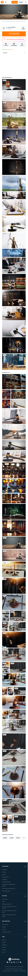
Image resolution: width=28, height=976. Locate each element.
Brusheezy (4, 932)
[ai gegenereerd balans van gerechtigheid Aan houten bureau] (6, 396)
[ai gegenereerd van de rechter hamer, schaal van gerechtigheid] (13, 482)
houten (11, 900)
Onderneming (5, 939)
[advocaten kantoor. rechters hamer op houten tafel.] (13, 363)
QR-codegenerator (6, 953)
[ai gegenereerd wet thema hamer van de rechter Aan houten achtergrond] (21, 405)
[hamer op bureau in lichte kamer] (13, 225)
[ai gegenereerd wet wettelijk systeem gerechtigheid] (13, 533)
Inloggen (21, 2)
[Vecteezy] (2, 2)
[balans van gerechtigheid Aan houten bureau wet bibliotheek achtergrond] (13, 383)
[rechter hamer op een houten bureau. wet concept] (13, 564)
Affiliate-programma (6, 966)
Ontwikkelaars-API (6, 944)
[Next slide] (22, 900)
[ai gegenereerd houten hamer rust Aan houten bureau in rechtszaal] (6, 510)
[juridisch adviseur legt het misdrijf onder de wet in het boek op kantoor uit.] (13, 267)
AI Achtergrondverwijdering (8, 951)
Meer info (5, 54)
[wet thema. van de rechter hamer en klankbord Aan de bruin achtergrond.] (9, 405)
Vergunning (5, 961)
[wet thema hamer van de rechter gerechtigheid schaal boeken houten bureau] (13, 497)
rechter (5, 900)
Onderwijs (4, 942)
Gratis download (14, 33)
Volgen (23, 28)
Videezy (4, 937)
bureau (18, 900)
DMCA (3, 964)
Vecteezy (4, 934)
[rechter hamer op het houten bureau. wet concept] (13, 108)
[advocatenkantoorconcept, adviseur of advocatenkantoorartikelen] (13, 138)
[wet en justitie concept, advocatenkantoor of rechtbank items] (13, 283)
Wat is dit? (12, 49)
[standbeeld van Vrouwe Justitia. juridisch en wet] (13, 97)
